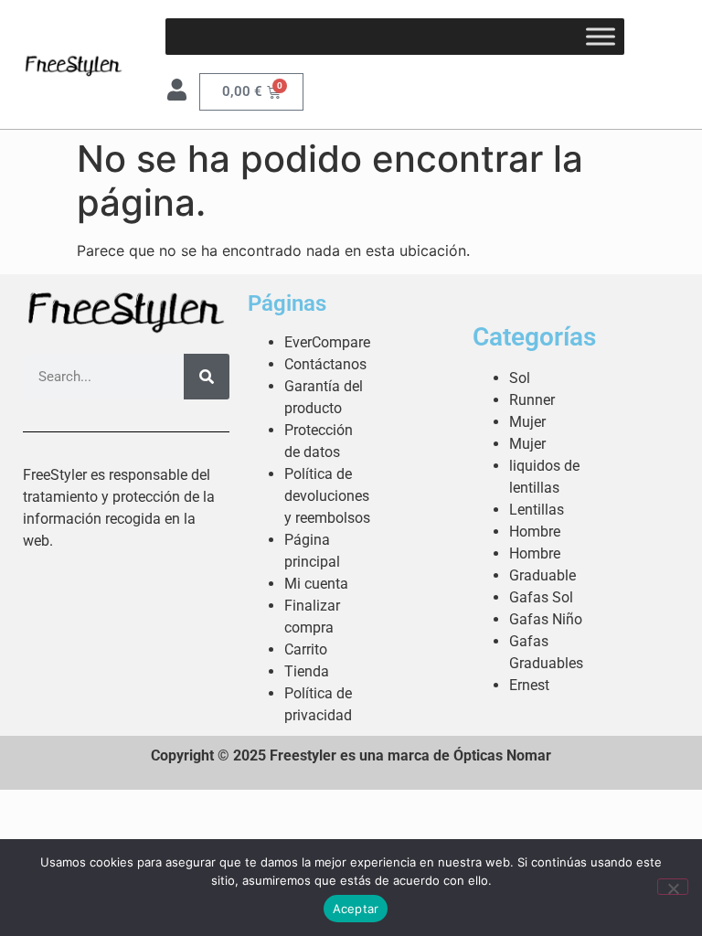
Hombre (534, 531)
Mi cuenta (316, 583)
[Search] (206, 376)
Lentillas (536, 509)
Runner (532, 400)
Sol (519, 378)
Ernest (529, 685)
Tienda (306, 671)
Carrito (305, 649)
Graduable (542, 575)
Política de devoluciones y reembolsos (327, 495)
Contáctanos (325, 364)
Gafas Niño (545, 619)
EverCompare (327, 342)
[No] (672, 886)
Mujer (527, 422)
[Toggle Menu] (600, 36)
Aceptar (356, 908)
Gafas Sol (541, 597)
